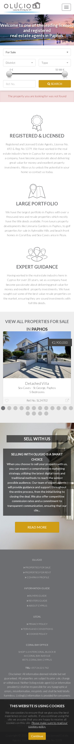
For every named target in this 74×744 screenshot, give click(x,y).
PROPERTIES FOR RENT (38, 572)
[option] (37, 371)
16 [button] (46, 413)
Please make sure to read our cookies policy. (48, 724)
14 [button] (34, 413)
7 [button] (40, 408)
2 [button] (9, 408)
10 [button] (59, 408)
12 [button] (71, 408)
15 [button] (40, 413)
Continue (37, 736)
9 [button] (52, 408)
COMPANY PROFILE (37, 577)
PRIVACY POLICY (37, 624)
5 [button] (28, 408)
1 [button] (3, 408)
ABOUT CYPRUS (37, 605)
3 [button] (15, 408)
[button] (37, 52)
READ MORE (37, 527)
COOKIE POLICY (37, 633)
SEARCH (56, 83)
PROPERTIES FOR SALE (38, 567)
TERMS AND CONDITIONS (38, 628)
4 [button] (22, 408)
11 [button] (65, 408)
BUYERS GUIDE (38, 595)
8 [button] (46, 408)
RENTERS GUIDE (37, 600)
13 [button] (28, 413)
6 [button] (34, 408)
